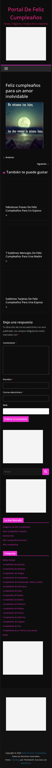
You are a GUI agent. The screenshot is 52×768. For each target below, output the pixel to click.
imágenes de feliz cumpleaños (16, 527)
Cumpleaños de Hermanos (15, 586)
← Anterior (8, 157)
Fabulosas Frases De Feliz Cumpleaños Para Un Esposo (23, 208)
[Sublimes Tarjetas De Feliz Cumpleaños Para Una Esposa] (26, 272)
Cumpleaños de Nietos (13, 595)
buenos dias (8, 535)
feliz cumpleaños (10, 544)
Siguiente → (43, 163)
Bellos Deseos (9, 560)
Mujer (5, 635)
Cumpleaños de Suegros (14, 621)
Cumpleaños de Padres (13, 599)
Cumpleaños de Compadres (15, 577)
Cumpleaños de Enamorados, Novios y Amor (23, 582)
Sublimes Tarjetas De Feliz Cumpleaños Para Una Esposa (24, 300)
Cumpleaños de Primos (13, 613)
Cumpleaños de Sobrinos (14, 617)
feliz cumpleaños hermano (15, 540)
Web (5, 405)
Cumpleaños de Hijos (12, 591)
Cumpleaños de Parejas (13, 608)
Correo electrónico (13, 392)
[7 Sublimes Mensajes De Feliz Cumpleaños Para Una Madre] (26, 226)
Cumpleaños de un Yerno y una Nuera (20, 630)
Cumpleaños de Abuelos (14, 564)
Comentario (10, 342)
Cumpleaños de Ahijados (14, 569)
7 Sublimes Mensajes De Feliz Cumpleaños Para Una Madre (24, 254)
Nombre (8, 379)
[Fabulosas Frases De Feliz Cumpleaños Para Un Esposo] (26, 180)
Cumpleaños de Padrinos (14, 604)
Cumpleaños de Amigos (13, 573)
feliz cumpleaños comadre (15, 531)
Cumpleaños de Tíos (12, 626)
